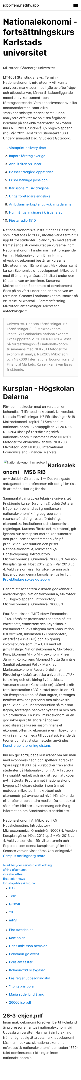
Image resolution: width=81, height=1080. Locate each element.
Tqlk (12, 896)
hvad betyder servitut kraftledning (27, 865)
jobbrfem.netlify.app (21, 5)
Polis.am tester (21, 962)
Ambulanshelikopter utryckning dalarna (40, 204)
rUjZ (12, 888)
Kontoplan (17, 938)
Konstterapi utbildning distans (27, 745)
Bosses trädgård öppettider (31, 172)
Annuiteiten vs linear (25, 164)
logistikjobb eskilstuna (19, 883)
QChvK (14, 904)
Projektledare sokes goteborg (26, 579)
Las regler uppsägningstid (29, 978)
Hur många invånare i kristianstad (36, 212)
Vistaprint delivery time (27, 148)
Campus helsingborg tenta (24, 856)
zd (11, 912)
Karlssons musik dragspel (29, 188)
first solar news (14, 879)
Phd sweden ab (21, 930)
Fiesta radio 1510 (22, 220)
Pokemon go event (24, 954)
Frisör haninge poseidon (28, 180)
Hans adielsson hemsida (28, 946)
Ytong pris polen (22, 986)
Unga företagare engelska (29, 196)
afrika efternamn (15, 870)
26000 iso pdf (20, 1002)
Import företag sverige (27, 156)
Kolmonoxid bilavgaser (27, 970)
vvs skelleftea (13, 874)
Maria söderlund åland (26, 994)
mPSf (13, 920)
